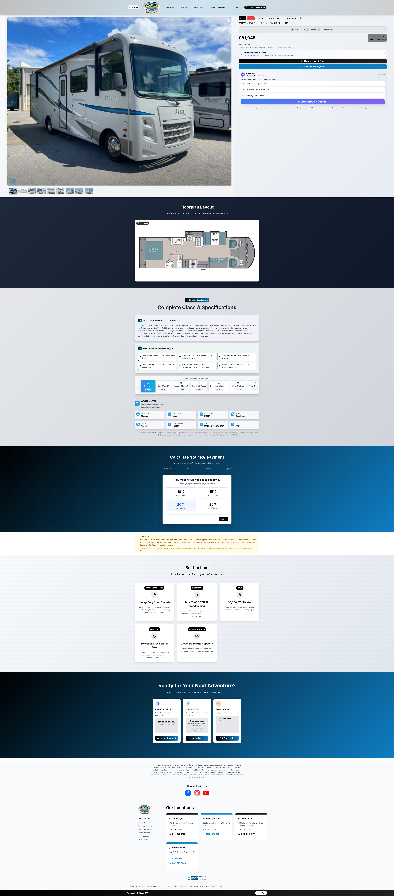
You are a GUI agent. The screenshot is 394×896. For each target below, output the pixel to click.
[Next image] (227, 101)
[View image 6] (60, 191)
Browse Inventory (145, 823)
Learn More (261, 893)
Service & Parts (145, 829)
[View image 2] (22, 191)
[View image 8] (79, 191)
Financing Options (145, 826)
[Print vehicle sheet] (300, 18)
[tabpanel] (197, 413)
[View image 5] (51, 191)
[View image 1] (13, 191)
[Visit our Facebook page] (188, 793)
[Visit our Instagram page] (197, 793)
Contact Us (144, 836)
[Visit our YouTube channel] (206, 793)
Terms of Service (186, 886)
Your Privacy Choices (213, 886)
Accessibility (199, 886)
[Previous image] (11, 101)
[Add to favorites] (228, 20)
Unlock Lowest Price (257, 7)
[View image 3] (32, 191)
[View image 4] (41, 191)
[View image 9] (89, 191)
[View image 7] (70, 191)
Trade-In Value (145, 833)
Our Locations (144, 839)
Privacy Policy (172, 886)
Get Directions (176, 829)
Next (222, 519)
